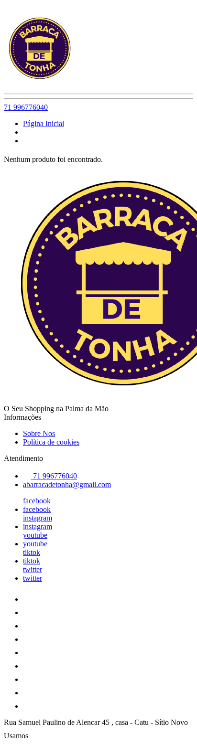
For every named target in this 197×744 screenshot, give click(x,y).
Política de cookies (51, 442)
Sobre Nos (39, 433)
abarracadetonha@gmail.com (67, 484)
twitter (32, 569)
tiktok (31, 552)
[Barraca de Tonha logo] (40, 81)
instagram (37, 518)
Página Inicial (43, 123)
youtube (35, 535)
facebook (37, 501)
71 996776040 (26, 107)
